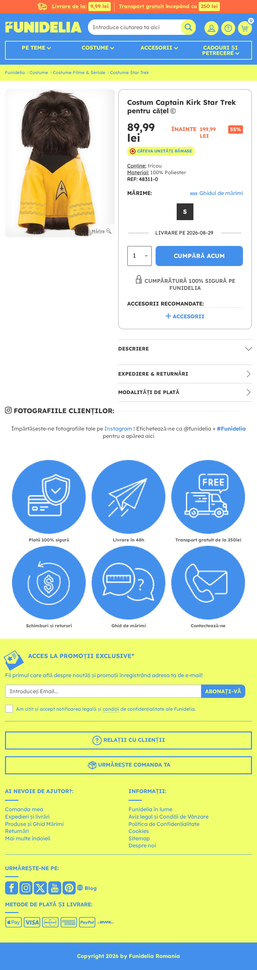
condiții (111, 709)
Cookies (138, 831)
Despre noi (142, 845)
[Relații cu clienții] (228, 28)
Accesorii (156, 47)
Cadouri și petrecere (220, 50)
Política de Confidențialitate (163, 824)
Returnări (17, 831)
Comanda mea (24, 809)
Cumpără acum (199, 256)
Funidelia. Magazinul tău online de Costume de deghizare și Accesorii (43, 27)
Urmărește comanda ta (133, 764)
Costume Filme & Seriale (79, 72)
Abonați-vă (223, 691)
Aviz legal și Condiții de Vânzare (168, 816)
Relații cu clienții (133, 739)
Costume (95, 47)
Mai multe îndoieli (27, 838)
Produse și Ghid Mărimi (34, 824)
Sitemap (139, 838)
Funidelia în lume (150, 809)
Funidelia (15, 72)
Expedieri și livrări (27, 816)
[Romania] (11, 888)
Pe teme (33, 47)
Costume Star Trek (129, 72)
